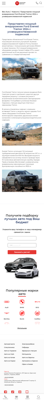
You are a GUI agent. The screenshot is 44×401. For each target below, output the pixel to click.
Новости (15, 12)
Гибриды (25, 347)
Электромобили (28, 344)
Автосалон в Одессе (30, 361)
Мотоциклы (26, 354)
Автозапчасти (9, 344)
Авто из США (9, 354)
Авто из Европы (28, 357)
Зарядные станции (29, 351)
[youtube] (27, 392)
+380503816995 (37, 3)
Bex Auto (6, 12)
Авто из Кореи (9, 361)
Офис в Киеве (27, 364)
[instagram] (19, 392)
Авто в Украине (10, 351)
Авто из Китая (9, 357)
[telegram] (5, 392)
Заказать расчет (22, 252)
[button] (4, 3)
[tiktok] (12, 392)
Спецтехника (9, 347)
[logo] (20, 3)
